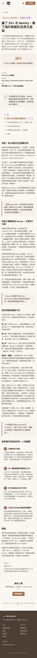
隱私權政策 (23, 631)
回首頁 (6, 12)
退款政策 (23, 634)
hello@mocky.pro (8, 645)
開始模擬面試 (18, 594)
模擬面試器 (6, 628)
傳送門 (4, 637)
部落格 (4, 634)
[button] (3, 3)
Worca (7, 566)
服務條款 (23, 628)
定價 (3, 631)
